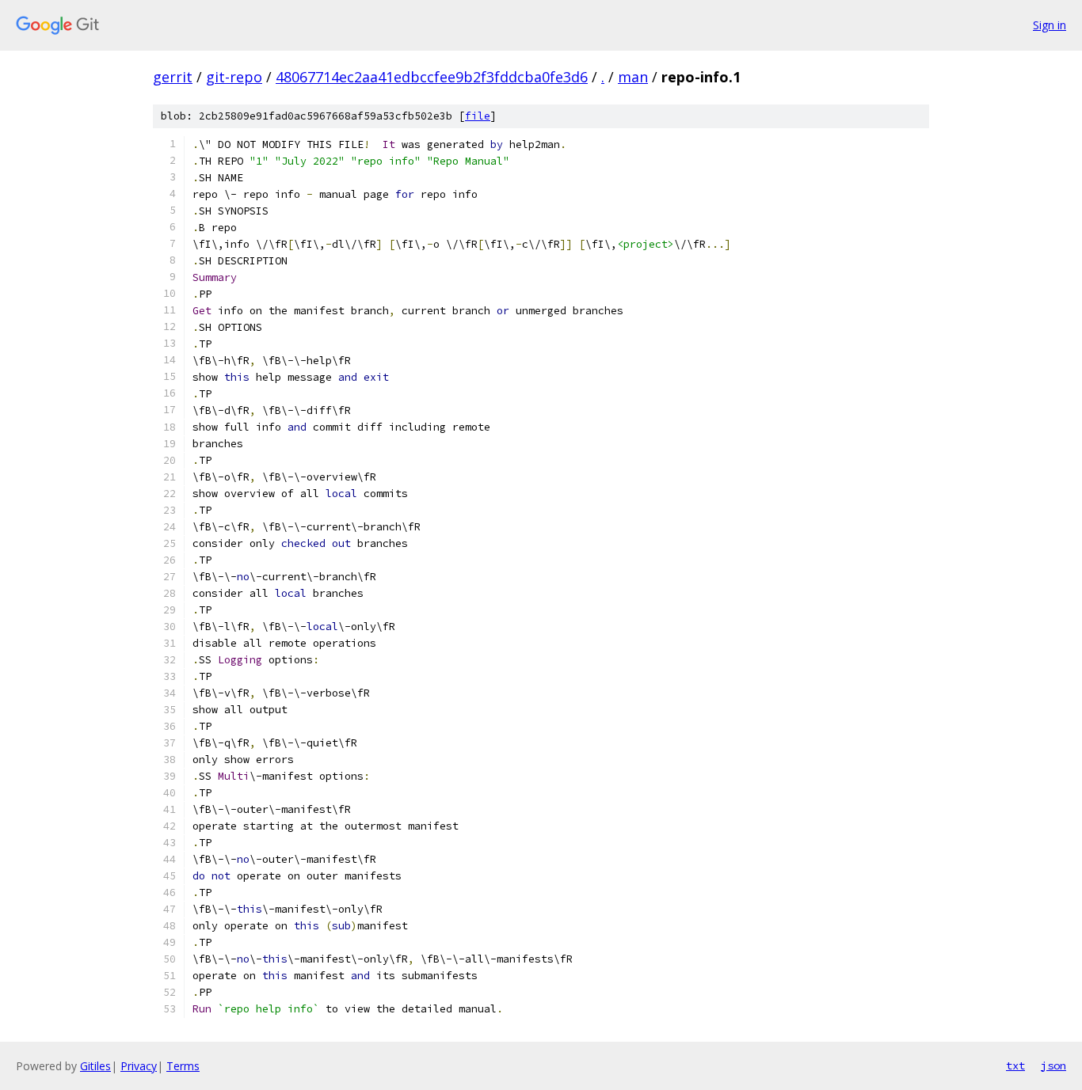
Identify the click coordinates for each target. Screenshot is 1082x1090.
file (477, 116)
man (633, 76)
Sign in (1049, 24)
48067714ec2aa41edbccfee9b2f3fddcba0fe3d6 (432, 76)
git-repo (234, 76)
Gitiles (95, 1065)
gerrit (172, 76)
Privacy (138, 1065)
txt (1015, 1065)
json (1053, 1065)
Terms (183, 1065)
